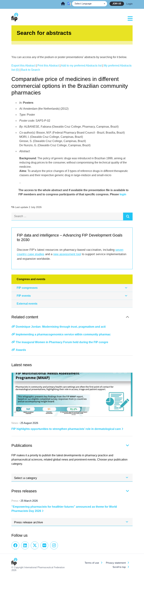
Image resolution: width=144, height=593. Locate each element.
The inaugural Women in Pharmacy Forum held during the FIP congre (62, 342)
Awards (21, 349)
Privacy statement (116, 562)
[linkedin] (25, 545)
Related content (24, 317)
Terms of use (92, 562)
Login (129, 3)
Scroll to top (119, 567)
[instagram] (54, 545)
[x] (35, 545)
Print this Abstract (48, 65)
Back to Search (30, 69)
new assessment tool (67, 254)
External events (27, 303)
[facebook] (15, 545)
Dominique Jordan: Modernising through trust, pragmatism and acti (61, 326)
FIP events (24, 295)
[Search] (128, 216)
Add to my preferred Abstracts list (81, 65)
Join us (116, 3)
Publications (21, 445)
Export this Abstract (23, 65)
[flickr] (44, 545)
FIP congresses (27, 287)
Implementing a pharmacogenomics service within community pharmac (63, 334)
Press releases (24, 491)
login (123, 194)
